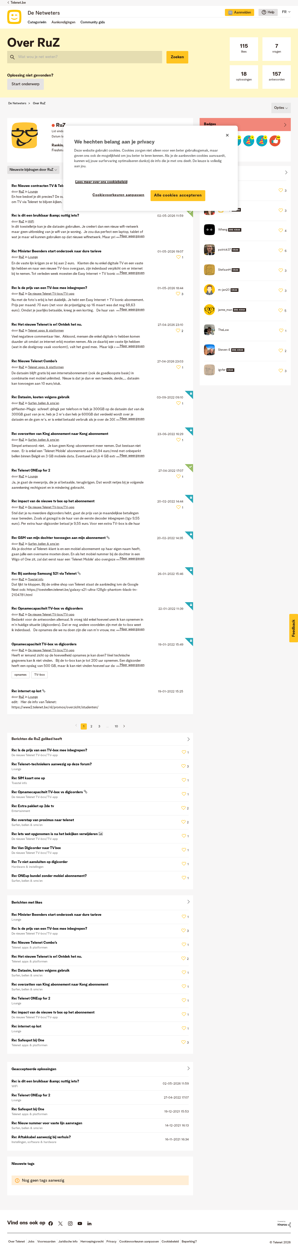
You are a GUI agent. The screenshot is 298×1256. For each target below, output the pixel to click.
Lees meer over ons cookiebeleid (101, 182)
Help (271, 12)
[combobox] (84, 57)
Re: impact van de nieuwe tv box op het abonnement (53, 501)
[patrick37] (223, 254)
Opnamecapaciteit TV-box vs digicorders (44, 644)
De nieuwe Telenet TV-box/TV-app (51, 293)
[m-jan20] (223, 294)
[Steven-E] (226, 354)
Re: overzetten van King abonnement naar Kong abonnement (60, 434)
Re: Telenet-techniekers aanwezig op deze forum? (52, 764)
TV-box (39, 674)
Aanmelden (242, 12)
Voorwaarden (46, 1241)
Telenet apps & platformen (46, 330)
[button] (293, 628)
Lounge (33, 191)
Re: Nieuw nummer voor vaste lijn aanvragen (47, 1123)
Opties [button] (279, 108)
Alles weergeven (100, 740)
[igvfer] (221, 374)
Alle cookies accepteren (178, 195)
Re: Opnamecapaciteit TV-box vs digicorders (47, 608)
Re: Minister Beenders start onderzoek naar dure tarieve (56, 251)
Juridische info (68, 1241)
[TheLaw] (218, 334)
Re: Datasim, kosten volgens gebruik (41, 397)
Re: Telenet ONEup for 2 (31, 470)
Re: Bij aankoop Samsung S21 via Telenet (44, 574)
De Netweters (44, 13)
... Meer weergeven (130, 236)
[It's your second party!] (261, 140)
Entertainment (21, 811)
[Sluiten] (227, 135)
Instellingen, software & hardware (34, 1142)
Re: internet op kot (27, 691)
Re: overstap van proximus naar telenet (43, 820)
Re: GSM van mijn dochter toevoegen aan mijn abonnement (59, 538)
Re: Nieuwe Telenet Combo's (34, 361)
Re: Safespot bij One (28, 1040)
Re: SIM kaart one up (28, 778)
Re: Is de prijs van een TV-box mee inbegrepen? (49, 288)
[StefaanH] (223, 274)
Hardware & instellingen (27, 866)
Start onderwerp (25, 84)
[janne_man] (226, 314)
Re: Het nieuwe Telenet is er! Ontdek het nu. (47, 324)
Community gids (92, 22)
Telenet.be (18, 3)
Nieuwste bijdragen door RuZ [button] (31, 170)
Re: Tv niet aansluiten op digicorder (40, 862)
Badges (210, 124)
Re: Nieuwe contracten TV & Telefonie (42, 186)
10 (116, 726)
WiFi (31, 221)
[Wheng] (224, 234)
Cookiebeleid (170, 1241)
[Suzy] (224, 214)
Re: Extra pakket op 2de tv (33, 806)
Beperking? (189, 1241)
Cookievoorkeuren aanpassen (118, 195)
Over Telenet (16, 1241)
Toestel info (35, 579)
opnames (20, 674)
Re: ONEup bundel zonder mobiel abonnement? (49, 876)
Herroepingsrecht (92, 1241)
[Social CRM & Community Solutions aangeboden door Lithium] (284, 1224)
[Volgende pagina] (122, 726)
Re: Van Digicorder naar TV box (36, 848)
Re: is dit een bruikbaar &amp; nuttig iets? (45, 215)
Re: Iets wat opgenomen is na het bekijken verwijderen (55, 834)
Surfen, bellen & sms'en (43, 403)
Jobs (31, 1241)
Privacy (111, 1241)
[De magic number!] (274, 140)
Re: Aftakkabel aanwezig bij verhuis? (41, 1137)
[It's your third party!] (248, 140)
